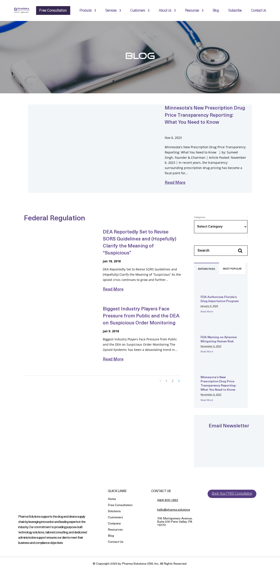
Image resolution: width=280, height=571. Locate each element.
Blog (216, 10)
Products (86, 10)
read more (175, 183)
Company (114, 523)
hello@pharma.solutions (173, 510)
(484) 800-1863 (167, 500)
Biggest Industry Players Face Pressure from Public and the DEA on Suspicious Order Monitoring (141, 316)
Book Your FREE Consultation (232, 493)
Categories (199, 217)
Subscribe (235, 10)
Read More (207, 311)
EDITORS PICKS (206, 268)
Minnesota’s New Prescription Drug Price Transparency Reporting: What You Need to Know (205, 115)
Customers (137, 10)
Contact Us (258, 10)
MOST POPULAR (232, 268)
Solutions (114, 511)
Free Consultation (53, 10)
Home (112, 499)
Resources (192, 10)
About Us (165, 10)
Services (111, 10)
